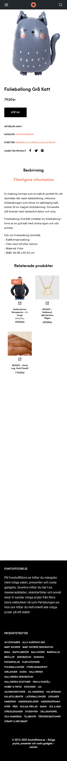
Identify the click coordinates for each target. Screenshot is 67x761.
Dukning (39, 657)
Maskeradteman (50, 701)
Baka (7, 652)
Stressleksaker (13, 711)
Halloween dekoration (18, 677)
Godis (23, 672)
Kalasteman (48, 142)
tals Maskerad (13, 716)
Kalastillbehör (13, 696)
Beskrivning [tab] (33, 170)
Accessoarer (12, 642)
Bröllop (9, 657)
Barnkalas (22, 142)
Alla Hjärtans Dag (33, 642)
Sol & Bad (55, 706)
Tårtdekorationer (49, 716)
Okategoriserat (25, 134)
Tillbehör (30, 716)
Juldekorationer (14, 692)
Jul (40, 687)
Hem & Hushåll (41, 682)
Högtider (29, 687)
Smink (43, 706)
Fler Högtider (31, 662)
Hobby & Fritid (13, 687)
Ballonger (37, 652)
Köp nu (15, 112)
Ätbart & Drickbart (15, 721)
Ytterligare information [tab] (33, 180)
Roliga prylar (28, 706)
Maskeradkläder (28, 701)
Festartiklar (12, 662)
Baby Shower (12, 647)
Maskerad (10, 701)
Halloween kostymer (17, 682)
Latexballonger (35, 696)
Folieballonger (14, 667)
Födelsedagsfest (37, 667)
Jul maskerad (36, 692)
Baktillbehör (21, 652)
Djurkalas (35, 142)
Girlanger (10, 672)
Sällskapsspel (48, 711)
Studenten (31, 711)
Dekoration (24, 657)
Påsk (15, 706)
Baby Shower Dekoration (38, 647)
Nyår (7, 706)
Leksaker (53, 696)
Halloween (36, 672)
